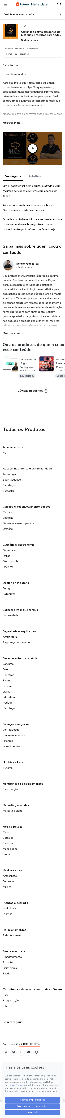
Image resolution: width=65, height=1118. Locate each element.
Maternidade (10, 615)
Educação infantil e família (20, 610)
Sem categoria (12, 1022)
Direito (7, 669)
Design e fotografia (16, 583)
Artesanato (10, 876)
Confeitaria (9, 550)
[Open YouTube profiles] (29, 1052)
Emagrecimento (12, 957)
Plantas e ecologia (15, 903)
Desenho (8, 881)
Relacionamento (13, 935)
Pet (5, 453)
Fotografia (9, 594)
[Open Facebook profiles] (5, 1052)
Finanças (8, 741)
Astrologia (9, 474)
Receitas (8, 567)
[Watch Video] (32, 148)
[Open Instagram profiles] (36, 1052)
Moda (6, 854)
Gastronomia (10, 561)
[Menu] (5, 4)
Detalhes (34, 176)
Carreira (7, 512)
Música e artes (12, 870)
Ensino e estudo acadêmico (21, 658)
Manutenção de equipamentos (23, 784)
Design (7, 588)
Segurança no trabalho (16, 642)
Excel (6, 995)
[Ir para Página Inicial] (31, 4)
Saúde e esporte (14, 951)
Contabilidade (11, 730)
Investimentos (11, 746)
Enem (6, 680)
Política (7, 703)
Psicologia (9, 708)
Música (7, 887)
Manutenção (10, 789)
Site (5, 1006)
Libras (6, 692)
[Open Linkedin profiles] (21, 1052)
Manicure (8, 843)
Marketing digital (13, 811)
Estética (8, 838)
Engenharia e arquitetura (19, 631)
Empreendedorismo (15, 735)
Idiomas (7, 686)
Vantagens (13, 176)
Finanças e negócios (16, 724)
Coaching (8, 518)
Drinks (6, 556)
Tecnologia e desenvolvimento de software (32, 989)
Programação (11, 1000)
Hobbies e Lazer (13, 762)
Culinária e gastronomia (18, 545)
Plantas (7, 914)
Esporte (8, 962)
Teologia (8, 491)
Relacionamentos (14, 930)
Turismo (8, 768)
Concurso (8, 664)
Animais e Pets (13, 447)
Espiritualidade (12, 480)
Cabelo (7, 832)
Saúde (6, 973)
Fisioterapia (10, 968)
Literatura (9, 697)
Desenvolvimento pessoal (19, 523)
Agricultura (9, 908)
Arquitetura (10, 637)
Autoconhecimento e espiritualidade (27, 469)
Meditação (9, 485)
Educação (8, 675)
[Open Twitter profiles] (13, 1052)
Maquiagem (10, 849)
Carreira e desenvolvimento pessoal (27, 507)
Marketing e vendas (16, 805)
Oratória (8, 529)
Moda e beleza (12, 827)
